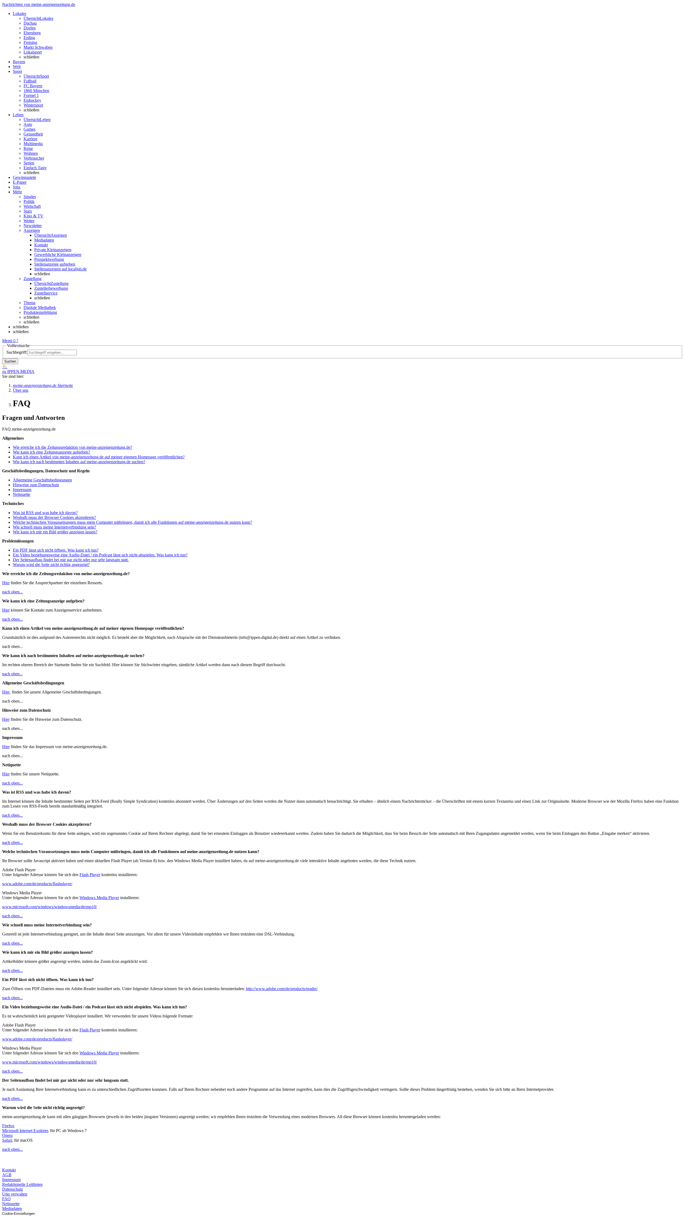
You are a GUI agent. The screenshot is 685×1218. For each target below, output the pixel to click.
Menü (7, 340)
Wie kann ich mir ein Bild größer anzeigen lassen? (55, 532)
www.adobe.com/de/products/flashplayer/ (37, 883)
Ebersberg (32, 33)
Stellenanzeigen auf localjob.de (60, 269)
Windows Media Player (99, 897)
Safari (7, 1140)
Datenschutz (12, 1189)
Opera (7, 1135)
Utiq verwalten (14, 1194)
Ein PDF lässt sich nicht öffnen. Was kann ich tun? (55, 550)
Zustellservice (46, 293)
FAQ (6, 1199)
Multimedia (33, 143)
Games (29, 129)
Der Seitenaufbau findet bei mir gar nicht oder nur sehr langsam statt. (71, 559)
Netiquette (21, 494)
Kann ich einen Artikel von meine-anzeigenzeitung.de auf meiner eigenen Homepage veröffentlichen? (99, 457)
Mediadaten (44, 240)
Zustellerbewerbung (51, 288)
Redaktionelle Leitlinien (22, 1184)
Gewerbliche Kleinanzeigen (57, 254)
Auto (28, 124)
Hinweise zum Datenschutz (36, 484)
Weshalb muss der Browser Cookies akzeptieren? (54, 517)
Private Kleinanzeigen (52, 249)
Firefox (8, 1125)
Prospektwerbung (49, 259)
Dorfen (30, 28)
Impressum (22, 489)
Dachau (30, 23)
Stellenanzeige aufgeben (54, 264)
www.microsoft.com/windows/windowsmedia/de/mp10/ (49, 906)
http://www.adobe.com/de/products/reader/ (282, 988)
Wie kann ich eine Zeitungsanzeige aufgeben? (51, 452)
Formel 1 (31, 95)
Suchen (10, 361)
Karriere (30, 139)
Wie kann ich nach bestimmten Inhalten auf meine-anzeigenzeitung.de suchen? (79, 461)
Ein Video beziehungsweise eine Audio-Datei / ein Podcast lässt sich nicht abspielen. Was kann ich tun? (100, 555)
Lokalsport (33, 52)
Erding (29, 37)
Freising (30, 42)
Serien (29, 163)
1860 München (36, 90)
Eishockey (32, 100)
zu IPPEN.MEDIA (18, 371)
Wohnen (31, 153)
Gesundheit (33, 134)
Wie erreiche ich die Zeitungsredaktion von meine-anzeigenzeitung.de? (72, 447)
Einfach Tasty (35, 167)
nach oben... (12, 592)
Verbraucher (34, 158)
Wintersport (33, 105)
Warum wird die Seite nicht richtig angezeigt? (51, 564)
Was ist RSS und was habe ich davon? (45, 512)
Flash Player (89, 874)
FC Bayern (33, 86)
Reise (28, 148)
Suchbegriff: (16, 352)
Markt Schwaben (38, 47)
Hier (6, 582)
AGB (7, 1174)
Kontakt (41, 245)
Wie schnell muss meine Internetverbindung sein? (54, 527)
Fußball (30, 81)
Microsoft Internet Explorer (25, 1130)
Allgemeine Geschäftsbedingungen (42, 480)
